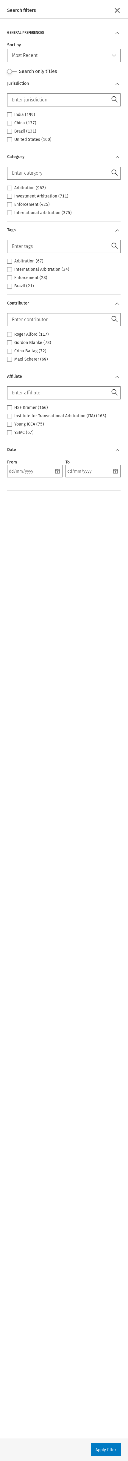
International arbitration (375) (43, 213)
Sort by (14, 44)
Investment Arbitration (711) (41, 196)
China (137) (25, 123)
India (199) (24, 114)
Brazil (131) (25, 131)
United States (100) (32, 139)
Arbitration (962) (30, 188)
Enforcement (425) (32, 204)
